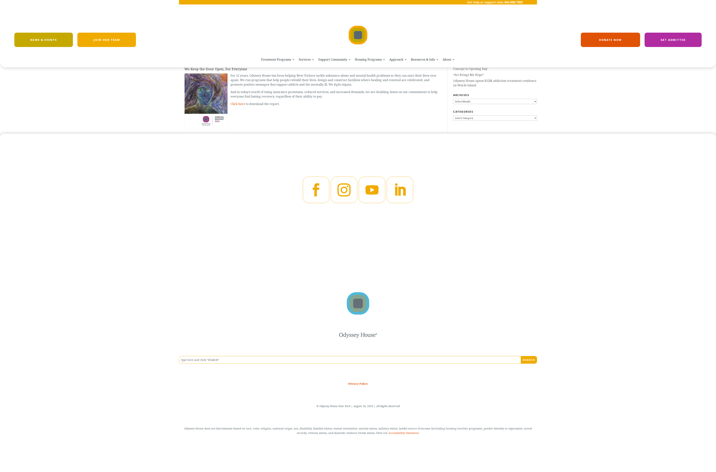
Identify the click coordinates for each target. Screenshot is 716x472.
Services (305, 60)
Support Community (332, 60)
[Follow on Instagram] (344, 190)
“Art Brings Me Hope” (468, 75)
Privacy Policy (358, 383)
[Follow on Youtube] (372, 190)
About (447, 60)
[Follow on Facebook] (316, 190)
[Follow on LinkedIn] (400, 190)
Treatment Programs (276, 60)
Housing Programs (368, 60)
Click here (237, 104)
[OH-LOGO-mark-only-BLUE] (358, 313)
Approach (396, 60)
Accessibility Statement (404, 433)
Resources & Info (423, 60)
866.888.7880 (513, 2)
